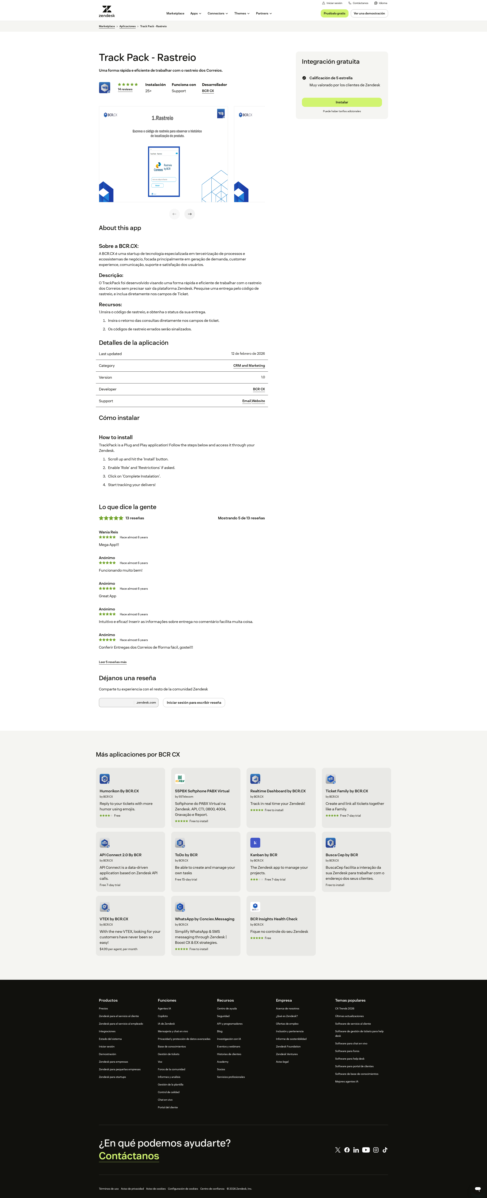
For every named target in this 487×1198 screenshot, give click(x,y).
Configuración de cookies (183, 1188)
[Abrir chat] (478, 1189)
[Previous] (174, 214)
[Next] (189, 214)
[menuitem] (380, 3)
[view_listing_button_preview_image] (163, 154)
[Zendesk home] (108, 11)
